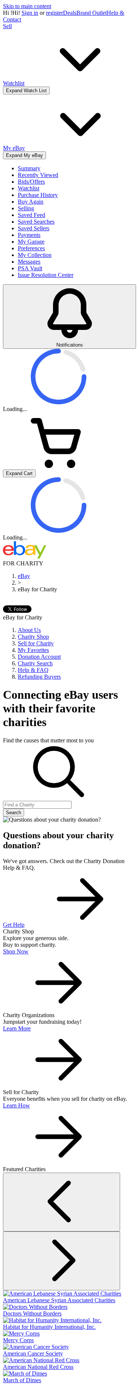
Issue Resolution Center (45, 275)
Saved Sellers (33, 228)
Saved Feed (31, 215)
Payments (29, 235)
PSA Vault (30, 268)
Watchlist (28, 188)
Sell (7, 26)
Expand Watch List (26, 90)
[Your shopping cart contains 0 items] (58, 466)
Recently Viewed (38, 175)
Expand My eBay (24, 155)
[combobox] (37, 805)
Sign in (29, 13)
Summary (29, 168)
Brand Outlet (91, 13)
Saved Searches (36, 221)
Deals (69, 13)
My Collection (35, 255)
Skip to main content (27, 6)
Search (13, 812)
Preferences (31, 248)
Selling (26, 208)
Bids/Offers (31, 181)
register (54, 13)
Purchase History (38, 195)
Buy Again (30, 201)
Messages (29, 261)
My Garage (31, 241)
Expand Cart (19, 473)
